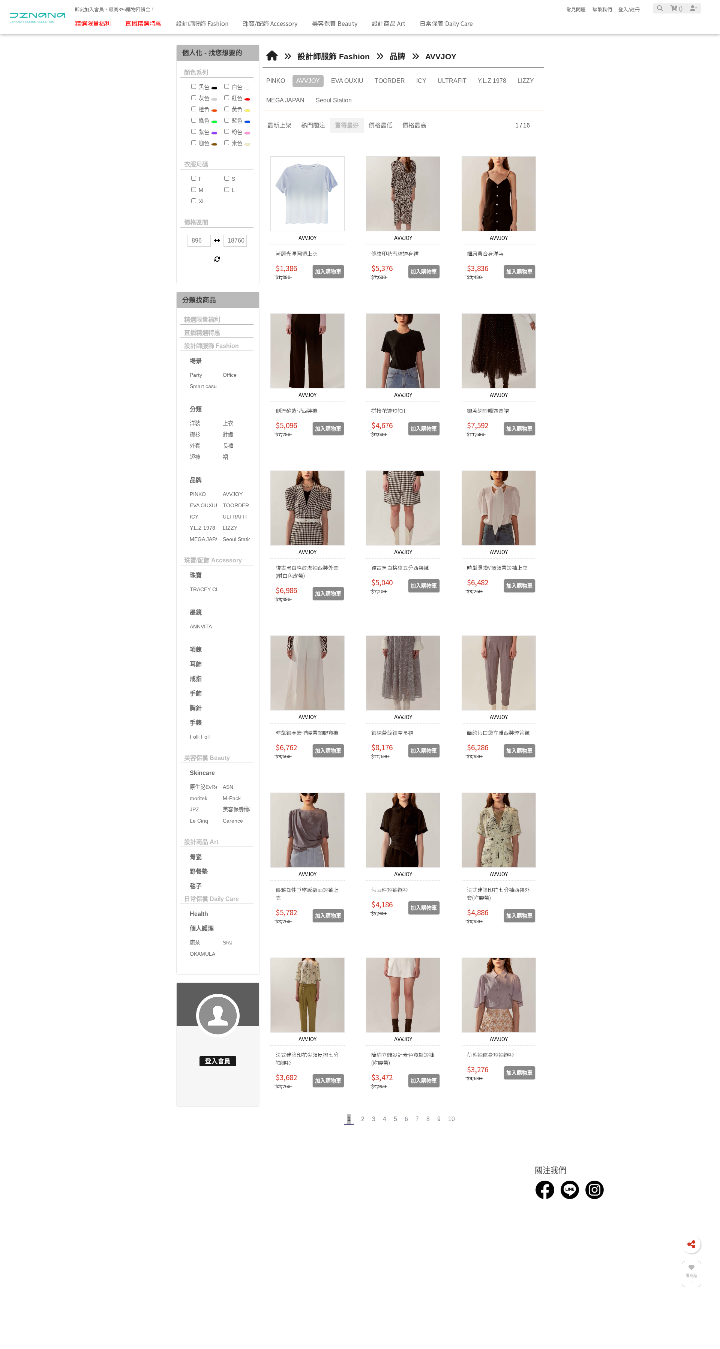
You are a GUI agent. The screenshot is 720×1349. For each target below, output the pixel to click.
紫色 (203, 132)
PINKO (275, 81)
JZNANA (310, 1276)
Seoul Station (334, 100)
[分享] (691, 1244)
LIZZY (526, 81)
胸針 (196, 708)
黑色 (203, 87)
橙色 (203, 109)
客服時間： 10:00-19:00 (330, 1239)
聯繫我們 (602, 9)
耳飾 (196, 664)
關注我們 (550, 1186)
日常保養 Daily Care (211, 899)
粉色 (236, 132)
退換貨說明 (463, 1214)
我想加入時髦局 (469, 1202)
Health (199, 914)
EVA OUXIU (347, 81)
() (679, 8)
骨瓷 (196, 857)
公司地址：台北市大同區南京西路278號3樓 (356, 1226)
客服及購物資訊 (474, 1186)
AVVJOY (440, 56)
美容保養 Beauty (207, 758)
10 (451, 1119)
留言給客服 (463, 1239)
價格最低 (381, 125)
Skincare (202, 773)
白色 (236, 87)
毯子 (196, 886)
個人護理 (202, 928)
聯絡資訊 (313, 1186)
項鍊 (196, 649)
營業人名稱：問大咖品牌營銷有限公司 (349, 1251)
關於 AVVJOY (214, 1206)
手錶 (196, 722)
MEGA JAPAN (285, 100)
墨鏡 (196, 612)
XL (201, 201)
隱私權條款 (463, 1226)
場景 (196, 361)
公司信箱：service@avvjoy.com (340, 1214)
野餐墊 (199, 871)
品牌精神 (133, 1231)
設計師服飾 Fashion (211, 346)
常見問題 (576, 9)
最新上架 (279, 125)
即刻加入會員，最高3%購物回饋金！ (115, 9)
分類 (196, 409)
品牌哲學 (133, 1218)
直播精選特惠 (202, 333)
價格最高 (414, 125)
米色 (236, 143)
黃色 (236, 109)
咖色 (203, 143)
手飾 (196, 693)
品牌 (196, 480)
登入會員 (218, 1061)
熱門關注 (313, 125)
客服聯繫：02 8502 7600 (331, 1202)
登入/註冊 (629, 9)
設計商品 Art (201, 842)
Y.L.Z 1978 (492, 81)
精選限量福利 (202, 319)
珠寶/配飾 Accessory (213, 560)
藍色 (236, 121)
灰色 (203, 98)
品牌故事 (133, 1206)
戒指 (196, 679)
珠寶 (196, 575)
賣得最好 (347, 125)
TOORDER (390, 81)
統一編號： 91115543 (327, 1263)
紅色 (236, 98)
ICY (421, 81)
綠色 (203, 121)
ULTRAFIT (452, 81)
